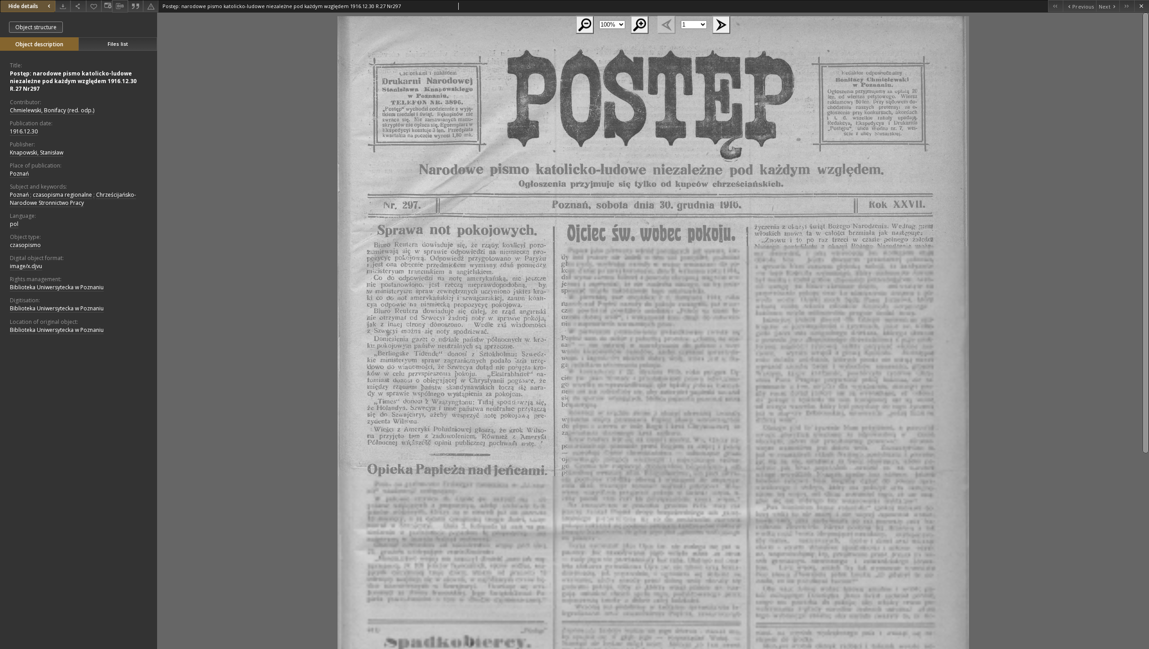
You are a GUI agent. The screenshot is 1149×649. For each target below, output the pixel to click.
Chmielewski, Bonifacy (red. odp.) (52, 110)
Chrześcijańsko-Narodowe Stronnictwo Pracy (73, 198)
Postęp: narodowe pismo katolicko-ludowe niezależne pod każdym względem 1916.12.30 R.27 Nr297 (73, 81)
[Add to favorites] (93, 6)
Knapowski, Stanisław (36, 152)
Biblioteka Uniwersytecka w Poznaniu (57, 287)
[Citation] (135, 6)
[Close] (1141, 6)
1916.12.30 (24, 131)
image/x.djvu (26, 266)
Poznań (19, 173)
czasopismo (25, 245)
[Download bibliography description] (119, 6)
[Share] (78, 6)
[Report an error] (150, 6)
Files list (118, 43)
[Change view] (106, 6)
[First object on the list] (1055, 6)
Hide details (23, 6)
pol (14, 224)
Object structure (36, 27)
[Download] (62, 6)
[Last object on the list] (1126, 6)
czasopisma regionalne (62, 195)
